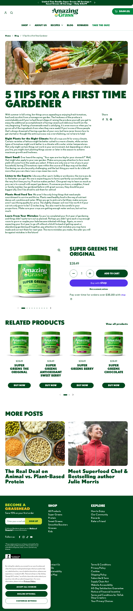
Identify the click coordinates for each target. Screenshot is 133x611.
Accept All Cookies (26, 587)
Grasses (52, 527)
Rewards (95, 517)
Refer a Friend (98, 521)
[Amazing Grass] (65, 12)
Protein (52, 517)
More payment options (99, 289)
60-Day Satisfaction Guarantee (107, 588)
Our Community (99, 514)
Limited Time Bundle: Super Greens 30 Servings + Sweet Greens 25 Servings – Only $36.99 (66, 3)
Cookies (95, 571)
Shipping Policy (99, 574)
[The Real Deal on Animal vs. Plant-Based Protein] (35, 443)
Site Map (52, 574)
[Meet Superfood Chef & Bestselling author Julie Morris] (98, 443)
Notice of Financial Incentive (105, 591)
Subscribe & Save (100, 578)
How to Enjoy (98, 511)
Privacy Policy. (30, 581)
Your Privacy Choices (102, 601)
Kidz (50, 531)
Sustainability (55, 571)
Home (8, 36)
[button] (122, 11)
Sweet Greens (55, 521)
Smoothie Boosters (58, 524)
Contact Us (54, 564)
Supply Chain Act (100, 581)
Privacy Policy (98, 567)
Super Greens (55, 514)
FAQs (51, 567)
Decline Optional (26, 594)
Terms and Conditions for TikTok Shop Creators (107, 596)
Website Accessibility (102, 584)
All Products (54, 511)
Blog (17, 36)
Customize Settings (26, 601)
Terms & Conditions (101, 564)
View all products (117, 323)
